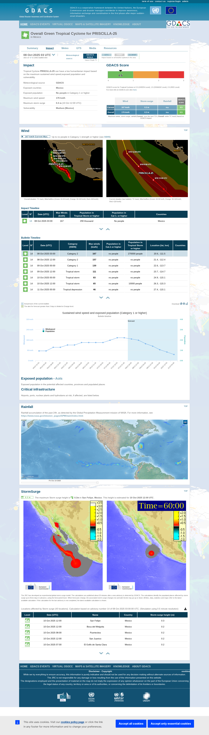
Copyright (107, 671)
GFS (106, 55)
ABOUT (136, 24)
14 (31, 221)
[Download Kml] (181, 304)
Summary (32, 48)
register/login (174, 1)
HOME (24, 24)
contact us (160, 1)
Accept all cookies (131, 723)
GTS (78, 48)
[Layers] (185, 422)
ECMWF (132, 55)
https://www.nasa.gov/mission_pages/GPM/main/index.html (52, 416)
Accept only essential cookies (171, 723)
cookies (186, 671)
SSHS (107, 137)
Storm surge (146, 101)
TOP (186, 130)
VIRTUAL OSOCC (62, 24)
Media (92, 48)
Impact (50, 48)
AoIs (58, 378)
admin (185, 1)
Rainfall (167, 101)
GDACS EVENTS (40, 24)
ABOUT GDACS (141, 666)
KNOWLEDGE (121, 24)
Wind (125, 101)
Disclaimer (94, 671)
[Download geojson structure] (184, 304)
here (135, 90)
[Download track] (187, 304)
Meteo (65, 48)
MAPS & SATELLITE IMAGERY (93, 24)
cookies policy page (72, 722)
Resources (110, 48)
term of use (148, 1)
